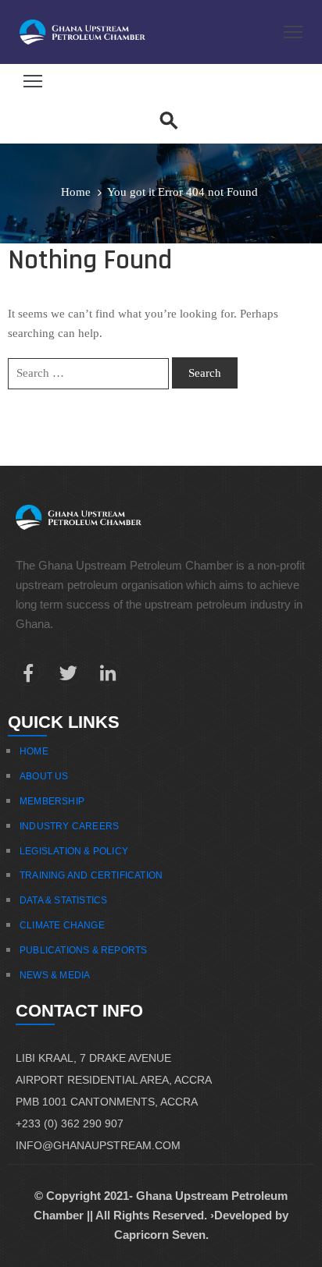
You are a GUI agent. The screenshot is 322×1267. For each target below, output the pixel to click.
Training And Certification (91, 875)
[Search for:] (88, 373)
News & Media (55, 975)
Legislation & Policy (74, 851)
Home (76, 192)
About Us (44, 776)
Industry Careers (69, 826)
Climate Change (62, 925)
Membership (52, 801)
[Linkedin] (107, 673)
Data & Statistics (63, 900)
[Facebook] (28, 673)
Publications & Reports (83, 950)
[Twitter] (67, 673)
